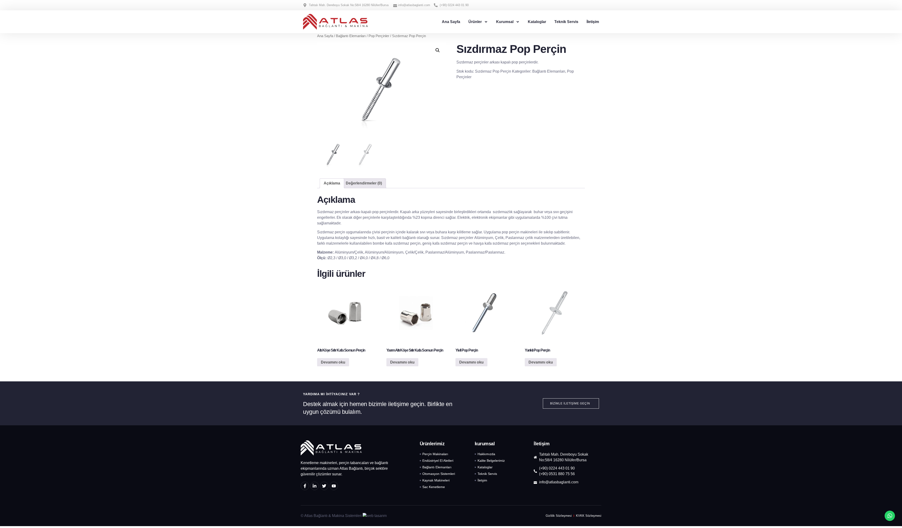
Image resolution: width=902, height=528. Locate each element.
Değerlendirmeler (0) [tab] (364, 183)
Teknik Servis (566, 22)
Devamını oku (333, 362)
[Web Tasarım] (375, 516)
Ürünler (475, 22)
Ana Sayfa (451, 22)
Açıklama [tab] (332, 183)
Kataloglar (537, 22)
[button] (437, 50)
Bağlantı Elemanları (351, 36)
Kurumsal (504, 22)
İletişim (593, 22)
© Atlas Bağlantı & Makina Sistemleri (331, 516)
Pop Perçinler (379, 36)
